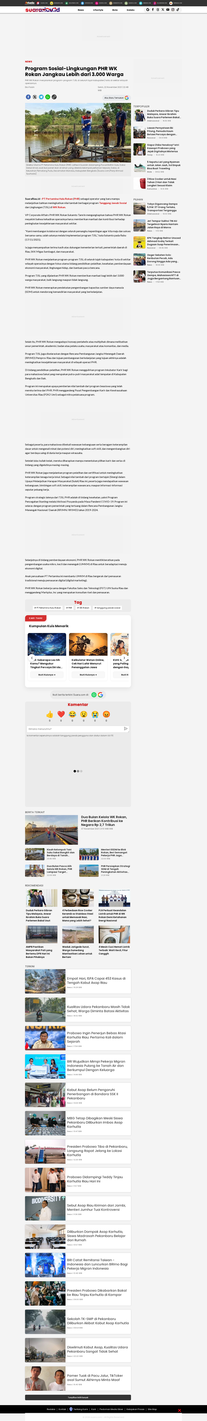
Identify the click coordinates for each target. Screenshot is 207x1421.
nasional (151, 138)
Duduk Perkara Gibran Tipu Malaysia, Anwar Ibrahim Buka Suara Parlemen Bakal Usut (163, 114)
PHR (76, 198)
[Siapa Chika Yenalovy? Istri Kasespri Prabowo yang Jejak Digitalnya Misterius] (139, 154)
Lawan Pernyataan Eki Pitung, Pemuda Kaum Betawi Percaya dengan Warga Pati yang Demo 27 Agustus (162, 131)
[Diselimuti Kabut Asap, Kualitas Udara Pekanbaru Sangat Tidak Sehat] (45, 1361)
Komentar (78, 704)
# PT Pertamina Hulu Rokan (47, 607)
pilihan (138, 199)
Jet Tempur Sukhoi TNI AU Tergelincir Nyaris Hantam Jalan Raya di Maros (162, 224)
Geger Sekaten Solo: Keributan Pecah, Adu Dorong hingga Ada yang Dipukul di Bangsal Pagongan (162, 258)
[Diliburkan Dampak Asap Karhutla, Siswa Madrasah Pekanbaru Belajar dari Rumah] (45, 1247)
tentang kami (80, 1409)
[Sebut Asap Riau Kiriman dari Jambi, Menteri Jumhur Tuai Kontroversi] (45, 1219)
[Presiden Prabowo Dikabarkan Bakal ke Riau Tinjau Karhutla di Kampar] (45, 1304)
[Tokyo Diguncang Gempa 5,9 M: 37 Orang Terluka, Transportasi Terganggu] (139, 213)
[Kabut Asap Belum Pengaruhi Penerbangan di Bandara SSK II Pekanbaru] (45, 1105)
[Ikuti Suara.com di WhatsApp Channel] (94, 694)
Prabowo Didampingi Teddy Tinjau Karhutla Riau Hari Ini (95, 1179)
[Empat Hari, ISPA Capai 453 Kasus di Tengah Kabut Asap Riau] (45, 992)
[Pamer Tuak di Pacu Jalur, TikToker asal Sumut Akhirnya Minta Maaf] (45, 1389)
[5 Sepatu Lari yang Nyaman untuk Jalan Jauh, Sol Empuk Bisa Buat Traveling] (139, 171)
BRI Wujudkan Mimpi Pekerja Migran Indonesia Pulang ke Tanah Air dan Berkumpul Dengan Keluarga (96, 1065)
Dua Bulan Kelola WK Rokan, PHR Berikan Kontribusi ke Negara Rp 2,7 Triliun (104, 821)
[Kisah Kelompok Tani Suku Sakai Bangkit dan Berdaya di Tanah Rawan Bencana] (35, 859)
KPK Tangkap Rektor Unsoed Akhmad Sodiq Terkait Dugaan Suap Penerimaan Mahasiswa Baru (164, 241)
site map (152, 1409)
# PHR (69, 607)
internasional (153, 121)
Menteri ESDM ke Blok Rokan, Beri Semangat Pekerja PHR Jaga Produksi (114, 852)
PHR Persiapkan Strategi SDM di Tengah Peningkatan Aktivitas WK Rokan (115, 869)
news (149, 231)
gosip (150, 155)
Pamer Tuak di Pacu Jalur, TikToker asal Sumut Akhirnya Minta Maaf (95, 1378)
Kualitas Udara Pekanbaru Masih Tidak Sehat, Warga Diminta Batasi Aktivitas (98, 1009)
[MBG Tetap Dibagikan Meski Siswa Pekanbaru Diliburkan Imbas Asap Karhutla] (45, 1134)
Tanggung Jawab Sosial (113, 202)
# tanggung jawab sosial (107, 607)
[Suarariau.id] (42, 11)
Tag (78, 602)
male (149, 172)
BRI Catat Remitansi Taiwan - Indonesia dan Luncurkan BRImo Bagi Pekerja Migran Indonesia (97, 1264)
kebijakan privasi (135, 1409)
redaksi (51, 1409)
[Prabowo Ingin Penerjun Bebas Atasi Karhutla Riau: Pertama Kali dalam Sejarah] (45, 1049)
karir (93, 1409)
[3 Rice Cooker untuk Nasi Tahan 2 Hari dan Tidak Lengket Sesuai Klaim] (139, 188)
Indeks (131, 10)
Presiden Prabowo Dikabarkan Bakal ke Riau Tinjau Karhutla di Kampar (97, 1292)
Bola (115, 10)
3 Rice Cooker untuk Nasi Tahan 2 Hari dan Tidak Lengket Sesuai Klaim (161, 182)
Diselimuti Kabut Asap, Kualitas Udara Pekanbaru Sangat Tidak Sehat (97, 1349)
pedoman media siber (111, 1409)
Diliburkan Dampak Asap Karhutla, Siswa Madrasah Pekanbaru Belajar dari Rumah (96, 1236)
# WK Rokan (83, 607)
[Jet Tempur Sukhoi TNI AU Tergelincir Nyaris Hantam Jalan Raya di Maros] (139, 230)
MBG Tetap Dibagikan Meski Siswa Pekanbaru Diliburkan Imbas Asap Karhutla (95, 1122)
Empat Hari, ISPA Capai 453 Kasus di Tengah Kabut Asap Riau (96, 980)
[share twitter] (35, 98)
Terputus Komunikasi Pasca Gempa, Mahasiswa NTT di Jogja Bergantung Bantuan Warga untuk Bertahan (163, 275)
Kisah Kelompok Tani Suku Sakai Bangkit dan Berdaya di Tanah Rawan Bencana (61, 852)
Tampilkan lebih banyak (78, 1397)
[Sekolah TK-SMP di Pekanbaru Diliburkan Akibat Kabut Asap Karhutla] (45, 1332)
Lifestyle (98, 10)
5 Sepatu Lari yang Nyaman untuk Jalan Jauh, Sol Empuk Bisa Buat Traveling (163, 165)
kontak (62, 1409)
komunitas (152, 189)
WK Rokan (59, 207)
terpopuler (141, 106)
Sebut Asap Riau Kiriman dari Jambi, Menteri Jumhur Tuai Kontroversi (96, 1207)
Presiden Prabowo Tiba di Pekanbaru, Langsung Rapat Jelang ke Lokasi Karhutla (97, 1150)
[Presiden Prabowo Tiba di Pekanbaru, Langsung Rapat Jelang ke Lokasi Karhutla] (45, 1162)
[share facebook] (28, 98)
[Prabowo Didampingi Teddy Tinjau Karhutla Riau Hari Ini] (45, 1190)
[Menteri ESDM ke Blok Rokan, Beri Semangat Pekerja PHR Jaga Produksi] (89, 859)
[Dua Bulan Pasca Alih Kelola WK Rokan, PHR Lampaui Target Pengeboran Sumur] (35, 875)
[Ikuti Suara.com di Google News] (100, 694)
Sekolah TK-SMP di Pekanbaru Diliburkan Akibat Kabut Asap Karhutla (98, 1321)
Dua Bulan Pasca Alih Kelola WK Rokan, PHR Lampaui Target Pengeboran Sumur (59, 869)
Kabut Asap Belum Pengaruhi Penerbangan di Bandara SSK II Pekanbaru (92, 1094)
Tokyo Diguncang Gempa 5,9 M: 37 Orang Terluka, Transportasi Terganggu (162, 207)
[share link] (54, 98)
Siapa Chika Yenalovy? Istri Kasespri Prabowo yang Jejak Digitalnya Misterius (163, 148)
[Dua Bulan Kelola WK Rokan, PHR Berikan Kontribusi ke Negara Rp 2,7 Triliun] (51, 830)
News (81, 10)
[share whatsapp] (47, 98)
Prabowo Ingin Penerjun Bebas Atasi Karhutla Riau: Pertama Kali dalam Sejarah (96, 1037)
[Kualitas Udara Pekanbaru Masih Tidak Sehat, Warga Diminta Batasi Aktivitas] (45, 1020)
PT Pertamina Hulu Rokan (57, 198)
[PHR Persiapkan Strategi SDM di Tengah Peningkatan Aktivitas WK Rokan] (89, 875)
